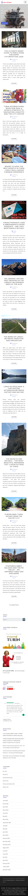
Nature (4, 787)
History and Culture (7, 784)
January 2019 (6, 866)
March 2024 (5, 810)
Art (3, 771)
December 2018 (6, 869)
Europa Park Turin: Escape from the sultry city (14, 516)
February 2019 (6, 863)
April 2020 (5, 832)
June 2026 (5, 800)
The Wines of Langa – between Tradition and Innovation (14, 338)
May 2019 (5, 857)
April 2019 (5, 860)
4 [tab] (17, 27)
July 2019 (5, 851)
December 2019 (6, 841)
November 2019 (6, 844)
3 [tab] (15, 27)
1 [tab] (10, 27)
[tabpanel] (14, 16)
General (5, 780)
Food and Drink (6, 777)
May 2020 (5, 829)
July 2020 (5, 825)
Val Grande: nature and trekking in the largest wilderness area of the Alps (14, 281)
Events (4, 774)
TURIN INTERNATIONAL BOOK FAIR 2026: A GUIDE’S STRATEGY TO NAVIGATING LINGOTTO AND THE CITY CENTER (14, 110)
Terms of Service (20, 880)
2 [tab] (13, 27)
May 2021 (5, 816)
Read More (4, 22)
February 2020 (6, 838)
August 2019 (6, 847)
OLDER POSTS (15, 605)
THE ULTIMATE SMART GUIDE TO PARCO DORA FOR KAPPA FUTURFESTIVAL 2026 (14, 54)
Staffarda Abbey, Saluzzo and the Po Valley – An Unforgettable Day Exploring (14, 569)
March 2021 (5, 819)
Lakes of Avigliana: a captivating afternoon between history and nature (14, 389)
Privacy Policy (10, 880)
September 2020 (7, 822)
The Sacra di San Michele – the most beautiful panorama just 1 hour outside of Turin (14, 462)
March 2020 (5, 835)
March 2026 (5, 803)
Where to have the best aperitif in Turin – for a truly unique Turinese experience (14, 169)
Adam (14, 231)
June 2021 (5, 813)
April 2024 (5, 807)
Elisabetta (15, 59)
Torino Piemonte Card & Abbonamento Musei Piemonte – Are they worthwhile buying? (14, 225)
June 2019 (5, 854)
